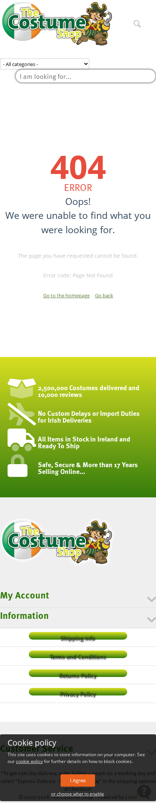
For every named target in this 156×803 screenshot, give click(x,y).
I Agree (78, 780)
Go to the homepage (66, 295)
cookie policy (29, 761)
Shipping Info (78, 637)
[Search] (150, 7)
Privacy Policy (78, 692)
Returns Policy (78, 674)
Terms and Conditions (78, 655)
